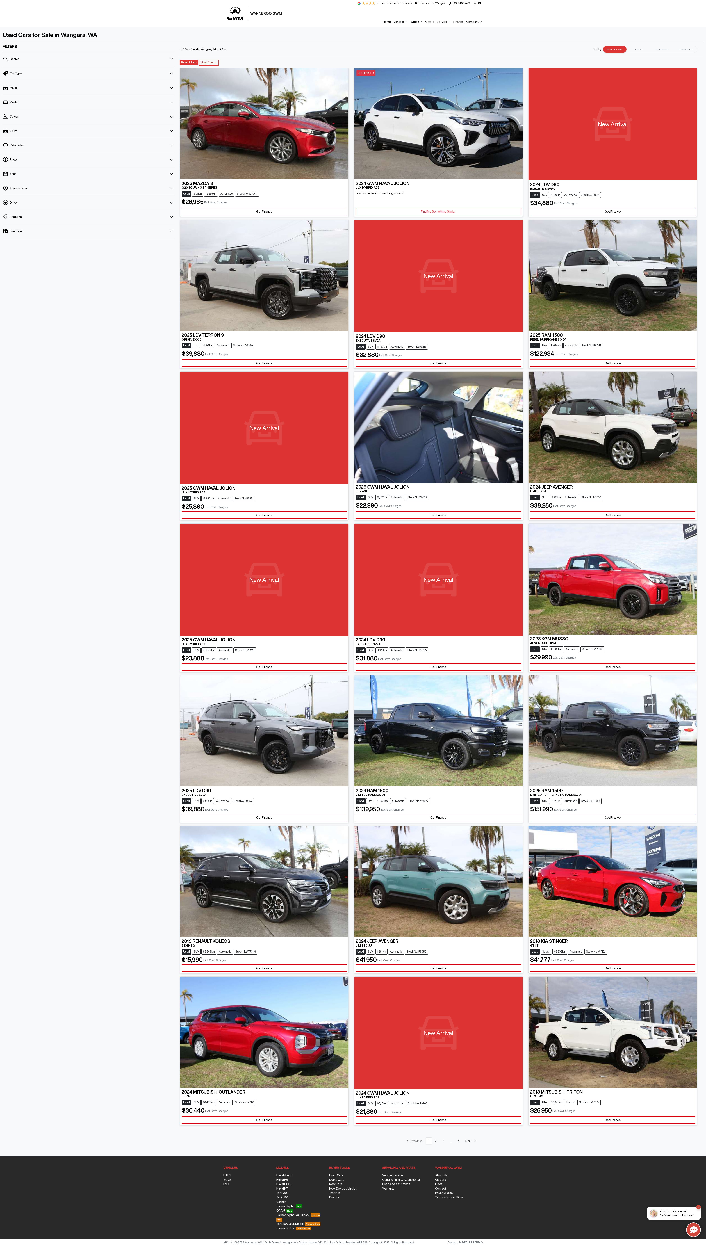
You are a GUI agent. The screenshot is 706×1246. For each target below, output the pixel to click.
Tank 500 (282, 1197)
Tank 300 (282, 1192)
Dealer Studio (472, 1242)
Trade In (334, 1192)
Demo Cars (336, 1179)
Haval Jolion (284, 1175)
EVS (226, 1184)
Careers (440, 1179)
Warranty (388, 1188)
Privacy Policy (444, 1192)
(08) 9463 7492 (461, 3)
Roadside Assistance (396, 1184)
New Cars (335, 1184)
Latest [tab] (638, 49)
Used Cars (336, 1175)
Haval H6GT (284, 1184)
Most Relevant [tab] (614, 49)
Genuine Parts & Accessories (401, 1179)
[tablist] (650, 49)
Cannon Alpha (285, 1206)
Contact (440, 1188)
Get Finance (264, 211)
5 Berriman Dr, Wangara (432, 3)
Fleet (438, 1184)
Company (472, 21)
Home (387, 21)
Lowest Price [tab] (685, 49)
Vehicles (399, 21)
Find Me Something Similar (438, 211)
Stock (415, 21)
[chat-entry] (693, 1229)
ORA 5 (280, 1210)
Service (442, 21)
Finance (458, 21)
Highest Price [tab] (662, 49)
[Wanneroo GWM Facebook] (475, 3)
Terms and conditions (449, 1197)
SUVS (227, 1179)
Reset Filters (189, 62)
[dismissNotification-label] (698, 1207)
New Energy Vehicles (343, 1188)
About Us (441, 1175)
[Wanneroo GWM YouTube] (480, 3)
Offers (429, 21)
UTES (227, 1175)
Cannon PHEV (285, 1228)
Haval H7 (282, 1188)
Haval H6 (282, 1179)
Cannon (281, 1201)
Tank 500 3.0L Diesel (290, 1223)
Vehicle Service (392, 1175)
